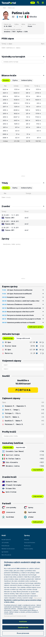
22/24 (16, 103)
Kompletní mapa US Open (16, 297)
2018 (4, 103)
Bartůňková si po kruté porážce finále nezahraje (24, 308)
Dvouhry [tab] (6, 188)
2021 (4, 93)
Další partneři (37, 522)
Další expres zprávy (35, 327)
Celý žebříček (37, 470)
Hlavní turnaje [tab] (8, 338)
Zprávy (30, 507)
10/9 (26, 120)
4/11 (37, 106)
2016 (4, 110)
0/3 (27, 127)
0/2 (27, 89)
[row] (23, 89)
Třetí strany (37, 598)
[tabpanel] (23, 113)
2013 (4, 120)
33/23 (16, 93)
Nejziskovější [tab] (8, 447)
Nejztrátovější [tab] (20, 447)
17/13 (16, 89)
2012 (4, 124)
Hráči (4, 8)
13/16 (37, 110)
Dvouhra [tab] (6, 80)
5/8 (38, 127)
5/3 (27, 96)
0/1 (27, 137)
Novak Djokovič (6, 539)
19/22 (16, 113)
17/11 (37, 89)
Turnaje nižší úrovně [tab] (23, 338)
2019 (4, 100)
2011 (4, 127)
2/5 (27, 113)
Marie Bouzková (6, 555)
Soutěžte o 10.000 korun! (23, 382)
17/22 (37, 117)
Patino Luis (11, 8)
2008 (4, 137)
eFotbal (30, 517)
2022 (4, 89)
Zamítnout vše (23, 627)
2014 (4, 117)
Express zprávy (28, 548)
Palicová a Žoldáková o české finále (19, 304)
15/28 (16, 100)
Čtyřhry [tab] (14, 188)
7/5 (27, 106)
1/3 (27, 117)
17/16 (37, 113)
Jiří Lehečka (5, 542)
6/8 (27, 93)
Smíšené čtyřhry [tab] (26, 80)
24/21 (16, 120)
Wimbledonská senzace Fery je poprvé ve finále (24, 319)
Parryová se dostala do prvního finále (20, 315)
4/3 (16, 131)
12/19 (16, 106)
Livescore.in (10, 512)
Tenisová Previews (29, 542)
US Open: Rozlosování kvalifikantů (19, 293)
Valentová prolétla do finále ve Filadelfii (21, 322)
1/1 (17, 134)
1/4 (27, 100)
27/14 (37, 93)
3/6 (27, 124)
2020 (4, 96)
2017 (4, 106)
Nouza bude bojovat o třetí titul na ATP (20, 311)
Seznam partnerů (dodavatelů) (15, 616)
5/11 (16, 127)
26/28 (16, 110)
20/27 (16, 117)
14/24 (37, 100)
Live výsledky (11, 507)
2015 (4, 113)
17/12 (26, 103)
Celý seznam (37, 496)
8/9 (38, 96)
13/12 (16, 96)
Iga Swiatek (5, 552)
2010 (4, 131)
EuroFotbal (10, 517)
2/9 (38, 103)
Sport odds (32, 512)
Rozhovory (27, 545)
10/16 (16, 124)
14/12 (37, 120)
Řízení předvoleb (23, 633)
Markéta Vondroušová (8, 548)
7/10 (37, 124)
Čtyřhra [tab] (15, 80)
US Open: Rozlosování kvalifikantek (19, 290)
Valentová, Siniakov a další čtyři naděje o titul (23, 301)
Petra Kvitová (5, 545)
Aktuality (26, 539)
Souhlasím (23, 621)
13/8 (26, 110)
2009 (4, 134)
